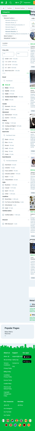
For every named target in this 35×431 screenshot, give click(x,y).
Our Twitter (7, 415)
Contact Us (15, 363)
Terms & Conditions (7, 364)
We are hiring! (8, 359)
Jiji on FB (6, 405)
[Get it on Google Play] (27, 361)
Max (18, 53)
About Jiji (6, 356)
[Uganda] (7, 420)
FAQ (13, 366)
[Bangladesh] (6, 425)
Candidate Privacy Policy (8, 376)
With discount (11, 223)
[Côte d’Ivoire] (30, 420)
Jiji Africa (20, 405)
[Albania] (24, 425)
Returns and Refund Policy (8, 388)
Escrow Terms (8, 380)
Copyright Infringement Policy (7, 394)
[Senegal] (25, 420)
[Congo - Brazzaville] (19, 425)
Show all (7, 84)
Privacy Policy (8, 368)
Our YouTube (7, 412)
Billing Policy (7, 371)
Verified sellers (12, 214)
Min (4, 53)
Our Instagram (8, 408)
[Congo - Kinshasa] (15, 425)
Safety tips (15, 359)
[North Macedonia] (28, 425)
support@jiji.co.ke (17, 356)
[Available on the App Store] (27, 357)
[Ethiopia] (21, 420)
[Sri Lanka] (10, 425)
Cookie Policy (7, 383)
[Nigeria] (3, 420)
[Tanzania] (12, 420)
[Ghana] (16, 420)
